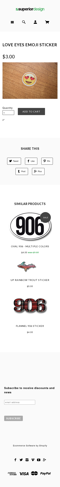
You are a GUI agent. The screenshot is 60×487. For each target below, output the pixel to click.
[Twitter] (21, 459)
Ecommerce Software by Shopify (30, 445)
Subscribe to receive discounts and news (29, 390)
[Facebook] (15, 459)
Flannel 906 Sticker (30, 326)
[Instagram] (27, 459)
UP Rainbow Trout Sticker (30, 280)
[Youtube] (38, 459)
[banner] (30, 9)
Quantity (7, 107)
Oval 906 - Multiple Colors (30, 246)
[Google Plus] (44, 459)
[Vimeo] (33, 459)
